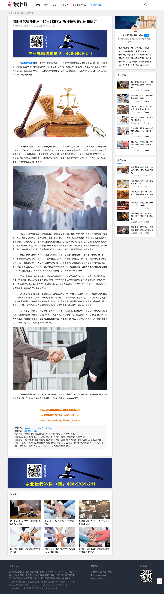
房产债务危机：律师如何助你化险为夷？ (134, 65)
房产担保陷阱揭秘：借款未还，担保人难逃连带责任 (138, 51)
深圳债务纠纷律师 (30, 431)
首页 (38, 4)
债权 (54, 4)
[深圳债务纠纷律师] (17, 7)
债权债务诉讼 (80, 4)
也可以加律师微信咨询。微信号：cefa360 (60, 420)
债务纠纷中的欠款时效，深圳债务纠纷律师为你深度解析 (140, 54)
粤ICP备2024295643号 (49, 588)
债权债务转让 (96, 4)
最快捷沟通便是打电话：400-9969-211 (59, 415)
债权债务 (64, 4)
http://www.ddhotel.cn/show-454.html (39, 428)
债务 (46, 4)
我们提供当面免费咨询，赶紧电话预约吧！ (60, 409)
